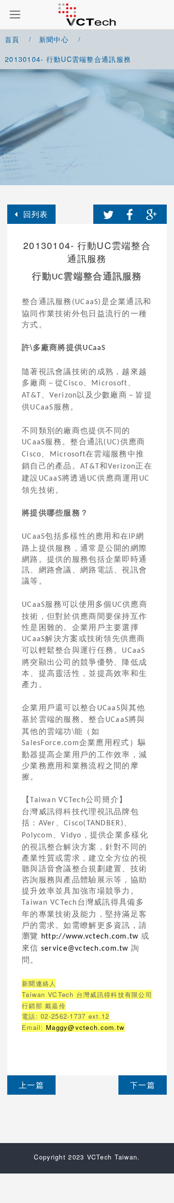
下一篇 (142, 1084)
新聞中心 (54, 39)
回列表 (35, 214)
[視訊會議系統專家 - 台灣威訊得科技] (87, 14)
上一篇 (31, 1084)
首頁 (12, 39)
